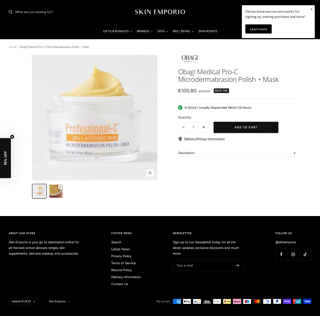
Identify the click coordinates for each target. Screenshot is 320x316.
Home (13, 47)
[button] (5, 158)
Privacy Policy (121, 256)
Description (186, 153)
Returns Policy (121, 270)
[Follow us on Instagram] (293, 254)
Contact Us (119, 284)
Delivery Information (126, 277)
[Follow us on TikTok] (305, 254)
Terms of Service (123, 263)
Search (116, 242)
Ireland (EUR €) (21, 301)
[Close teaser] (12, 137)
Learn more (258, 29)
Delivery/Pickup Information (204, 139)
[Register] (237, 265)
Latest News (120, 249)
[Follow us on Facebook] (281, 254)
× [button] (311, 9)
